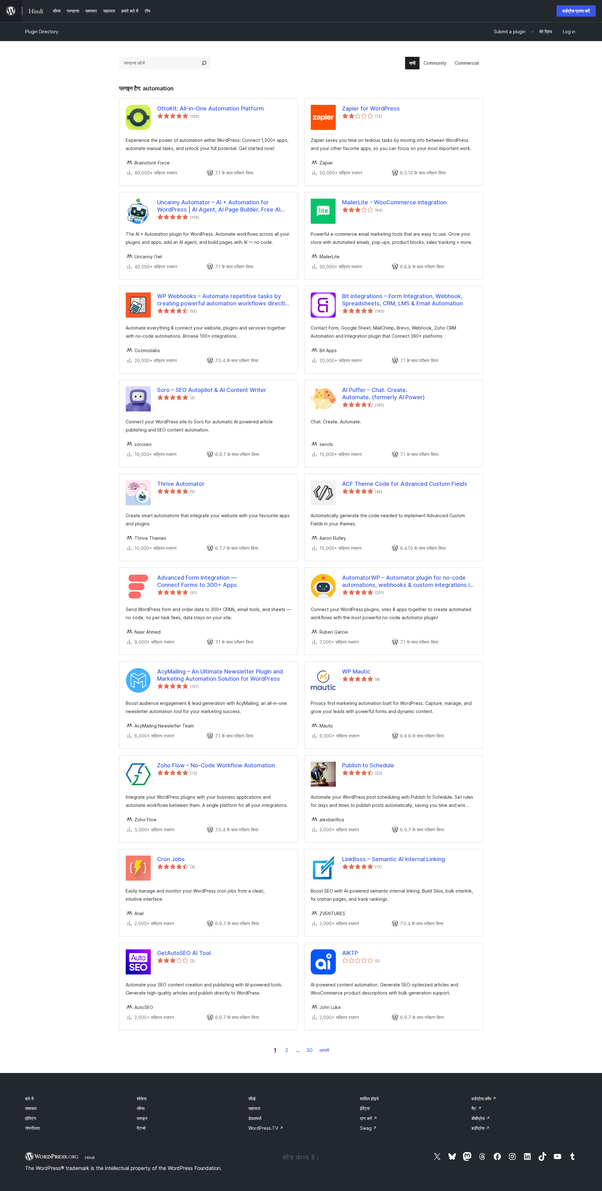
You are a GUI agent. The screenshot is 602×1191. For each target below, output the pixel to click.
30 (309, 1050)
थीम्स (141, 1108)
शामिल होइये (369, 1098)
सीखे (252, 1098)
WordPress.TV (265, 1128)
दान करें (368, 1118)
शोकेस (141, 1098)
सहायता (254, 1108)
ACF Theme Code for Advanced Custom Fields (404, 483)
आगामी (324, 1050)
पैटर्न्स (141, 1128)
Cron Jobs (171, 859)
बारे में (29, 1098)
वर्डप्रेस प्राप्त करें (576, 10)
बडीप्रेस (481, 1128)
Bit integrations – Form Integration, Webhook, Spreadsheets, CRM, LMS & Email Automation (402, 300)
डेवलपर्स (254, 1118)
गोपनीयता (32, 1128)
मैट (477, 1108)
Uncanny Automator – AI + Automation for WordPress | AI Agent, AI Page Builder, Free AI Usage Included (218, 206)
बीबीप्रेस (481, 1118)
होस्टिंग (30, 1118)
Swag (368, 1128)
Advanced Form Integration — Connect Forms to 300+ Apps (197, 581)
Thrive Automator (180, 483)
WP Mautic (356, 671)
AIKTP (350, 953)
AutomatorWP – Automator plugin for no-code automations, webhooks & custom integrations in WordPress (407, 581)
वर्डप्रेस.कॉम (484, 1098)
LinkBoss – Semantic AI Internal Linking (393, 859)
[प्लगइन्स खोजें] (204, 63)
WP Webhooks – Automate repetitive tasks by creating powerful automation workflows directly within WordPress (222, 300)
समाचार (31, 1108)
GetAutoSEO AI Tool (184, 953)
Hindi (90, 1157)
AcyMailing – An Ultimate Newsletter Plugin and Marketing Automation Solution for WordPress (220, 675)
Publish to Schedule (368, 765)
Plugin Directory (41, 31)
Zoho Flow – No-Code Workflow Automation (216, 765)
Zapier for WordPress (371, 108)
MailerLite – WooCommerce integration (394, 202)
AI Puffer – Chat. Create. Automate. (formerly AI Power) (383, 393)
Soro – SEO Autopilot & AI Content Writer (211, 390)
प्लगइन (142, 1118)
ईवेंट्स (365, 1108)
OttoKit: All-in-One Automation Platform (210, 108)
